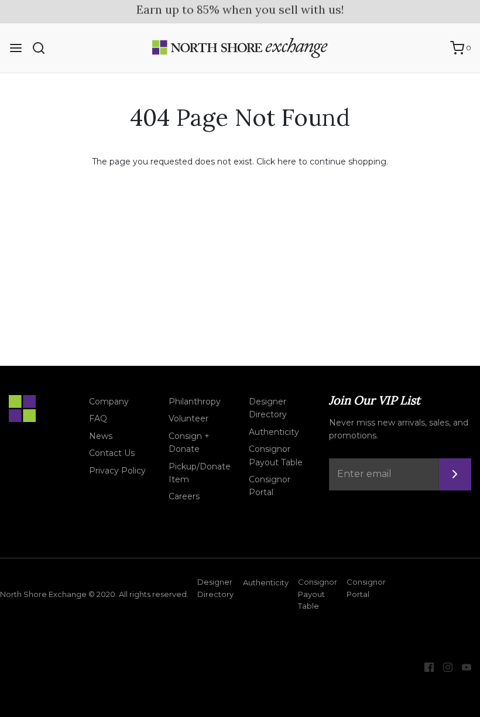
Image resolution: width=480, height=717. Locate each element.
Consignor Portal (269, 486)
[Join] (455, 474)
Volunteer (188, 418)
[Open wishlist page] (435, 48)
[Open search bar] (43, 48)
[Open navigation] (16, 48)
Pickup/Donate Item (200, 473)
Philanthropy (195, 401)
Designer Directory (268, 408)
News (100, 436)
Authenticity (274, 432)
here (286, 161)
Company (109, 401)
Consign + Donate (189, 442)
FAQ (98, 418)
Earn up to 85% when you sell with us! (240, 9)
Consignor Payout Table (276, 455)
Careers (184, 496)
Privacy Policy (117, 470)
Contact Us (112, 453)
